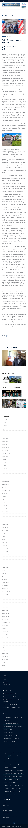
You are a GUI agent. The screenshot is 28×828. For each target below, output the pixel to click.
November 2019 (5, 616)
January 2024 (5, 478)
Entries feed (5, 681)
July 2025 (4, 422)
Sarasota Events (6, 812)
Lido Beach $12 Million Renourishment (11, 707)
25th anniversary (7, 717)
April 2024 (4, 469)
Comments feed (6, 682)
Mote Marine (13, 741)
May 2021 (4, 573)
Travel (4, 815)
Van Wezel (6, 788)
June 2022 (4, 536)
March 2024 (4, 472)
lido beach (6, 741)
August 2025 (5, 419)
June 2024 (4, 462)
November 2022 (5, 521)
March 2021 (4, 579)
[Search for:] (6, 1)
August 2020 (5, 595)
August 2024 (5, 456)
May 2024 (4, 465)
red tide (19, 750)
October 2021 (5, 561)
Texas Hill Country (8, 785)
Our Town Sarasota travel (9, 750)
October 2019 (5, 619)
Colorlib (19, 826)
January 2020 (5, 610)
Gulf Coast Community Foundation (11, 738)
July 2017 (4, 662)
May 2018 (4, 647)
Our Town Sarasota (16, 744)
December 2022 (5, 518)
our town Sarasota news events (11, 747)
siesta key (15, 776)
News (4, 808)
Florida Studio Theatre (9, 735)
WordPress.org (6, 684)
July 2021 (4, 570)
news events (7, 744)
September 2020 (6, 591)
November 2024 (5, 447)
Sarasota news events (9, 770)
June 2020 (4, 601)
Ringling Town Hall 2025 (15, 753)
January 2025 (5, 441)
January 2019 (5, 634)
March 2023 (4, 508)
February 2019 (5, 631)
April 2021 (4, 576)
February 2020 (5, 607)
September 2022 (6, 527)
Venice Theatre (7, 791)
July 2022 (4, 533)
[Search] (25, 1)
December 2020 (5, 582)
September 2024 (6, 453)
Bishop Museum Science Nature (11, 723)
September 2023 (6, 490)
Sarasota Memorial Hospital (10, 767)
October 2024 (5, 450)
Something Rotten (8, 779)
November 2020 (5, 585)
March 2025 (4, 435)
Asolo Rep (6, 720)
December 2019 (5, 613)
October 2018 (5, 638)
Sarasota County (7, 764)
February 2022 (5, 548)
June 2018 (4, 644)
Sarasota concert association (10, 761)
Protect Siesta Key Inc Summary (10, 367)
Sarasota (6, 756)
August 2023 (5, 493)
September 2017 (6, 656)
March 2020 (4, 604)
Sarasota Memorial (18, 764)
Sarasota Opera (19, 770)
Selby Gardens (7, 776)
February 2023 (5, 512)
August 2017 (5, 659)
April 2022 (4, 542)
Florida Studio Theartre (9, 732)
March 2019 (4, 628)
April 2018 (4, 650)
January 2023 (5, 515)
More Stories (6, 805)
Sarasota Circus (7, 759)
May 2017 (4, 665)
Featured (5, 803)
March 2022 (4, 545)
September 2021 (6, 564)
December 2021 (5, 555)
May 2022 (4, 539)
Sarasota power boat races (10, 773)
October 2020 (5, 588)
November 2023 (5, 484)
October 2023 (5, 487)
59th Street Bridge (18, 717)
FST (17, 735)
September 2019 (6, 622)
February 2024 (5, 475)
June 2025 (4, 426)
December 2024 (5, 444)
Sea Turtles (21, 773)
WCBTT (19, 791)
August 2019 (5, 625)
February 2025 (5, 438)
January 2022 (5, 552)
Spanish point (18, 779)
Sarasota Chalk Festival (15, 756)
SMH (20, 776)
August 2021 (5, 567)
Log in (4, 679)
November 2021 (5, 558)
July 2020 (4, 598)
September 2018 (6, 641)
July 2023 (4, 496)
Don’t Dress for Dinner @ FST (9, 696)
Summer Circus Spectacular (10, 782)
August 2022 (5, 530)
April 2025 (4, 432)
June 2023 (4, 499)
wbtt (14, 791)
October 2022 (5, 524)
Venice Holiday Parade (16, 788)
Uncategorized (6, 817)
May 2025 (4, 429)
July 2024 (4, 459)
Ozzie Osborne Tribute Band (9, 693)
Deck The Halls (18, 726)
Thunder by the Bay (18, 785)
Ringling (5, 753)
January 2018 (5, 653)
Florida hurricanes (8, 729)
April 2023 (4, 505)
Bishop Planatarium (8, 726)
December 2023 (5, 481)
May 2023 (4, 502)
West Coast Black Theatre (10, 794)
